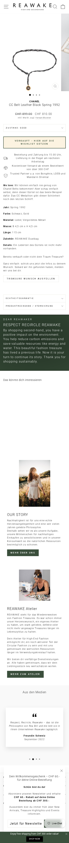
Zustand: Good (16, 128)
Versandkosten (43, 118)
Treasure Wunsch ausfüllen (31, 278)
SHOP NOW (34, 839)
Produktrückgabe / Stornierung (29, 306)
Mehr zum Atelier (25, 674)
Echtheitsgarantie (20, 298)
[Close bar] (66, 834)
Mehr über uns (23, 553)
